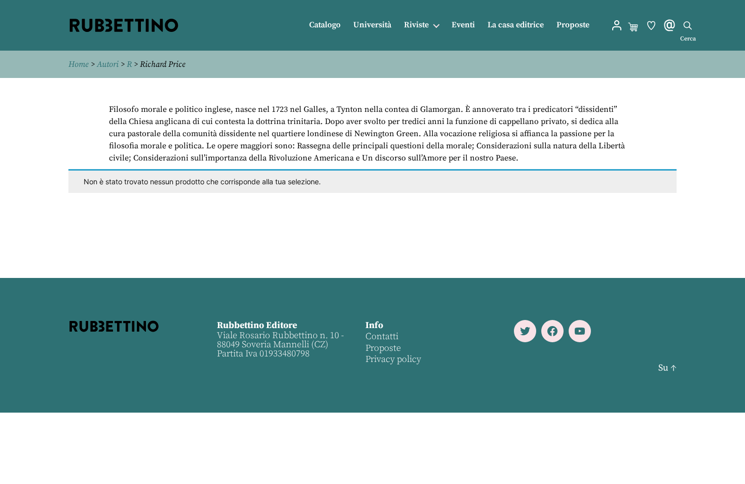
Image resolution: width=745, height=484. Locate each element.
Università (372, 25)
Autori (108, 64)
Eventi (463, 25)
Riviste (416, 25)
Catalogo (325, 25)
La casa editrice (516, 25)
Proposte (572, 25)
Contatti (381, 336)
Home (78, 64)
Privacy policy (393, 359)
